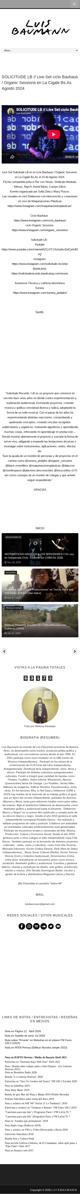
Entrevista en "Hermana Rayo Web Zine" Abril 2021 (32, 1061)
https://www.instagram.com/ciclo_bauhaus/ (40, 220)
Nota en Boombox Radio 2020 (21, 1072)
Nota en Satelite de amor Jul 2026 (25, 1035)
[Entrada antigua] (74, 651)
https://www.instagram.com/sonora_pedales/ (40, 292)
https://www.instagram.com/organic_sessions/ (40, 230)
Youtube (40, 244)
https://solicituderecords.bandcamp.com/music (40, 273)
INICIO (40, 528)
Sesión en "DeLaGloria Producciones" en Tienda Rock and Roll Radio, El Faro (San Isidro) (38, 591)
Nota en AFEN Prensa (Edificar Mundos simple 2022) (36, 1047)
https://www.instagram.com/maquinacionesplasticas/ (40, 205)
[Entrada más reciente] (4, 651)
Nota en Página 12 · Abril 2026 (23, 1031)
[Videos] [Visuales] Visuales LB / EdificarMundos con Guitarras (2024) (35, 626)
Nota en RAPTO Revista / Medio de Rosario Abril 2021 (36, 1057)
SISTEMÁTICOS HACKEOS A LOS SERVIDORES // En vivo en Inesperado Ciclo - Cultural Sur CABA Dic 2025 (39, 556)
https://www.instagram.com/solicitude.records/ (40, 263)
